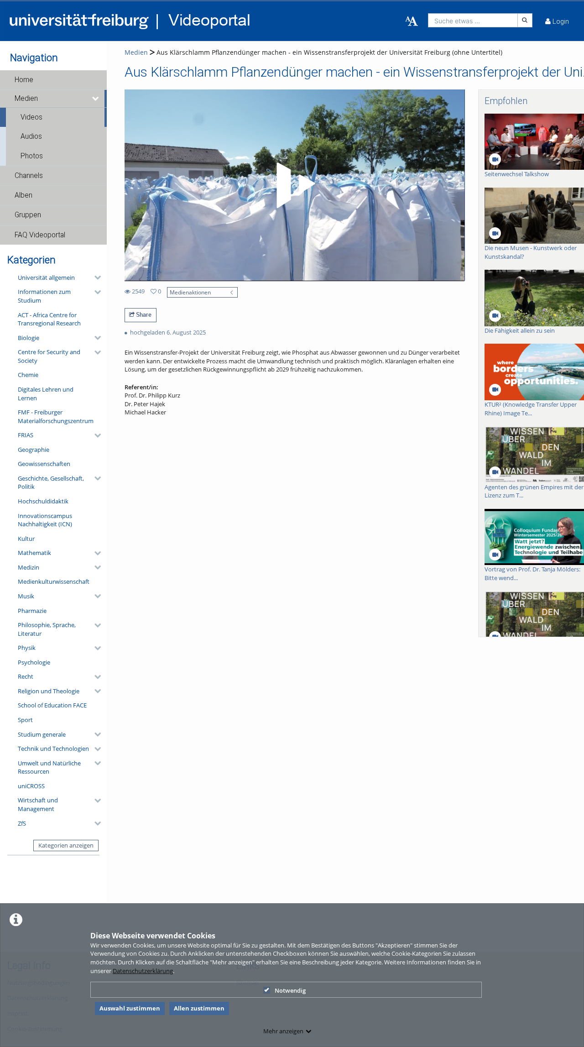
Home (24, 80)
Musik (26, 596)
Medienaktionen (190, 292)
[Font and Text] (411, 21)
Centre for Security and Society (49, 356)
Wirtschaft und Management (38, 804)
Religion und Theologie (48, 691)
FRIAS (25, 435)
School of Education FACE (52, 705)
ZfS (22, 823)
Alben (23, 195)
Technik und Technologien (53, 748)
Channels (29, 176)
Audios (31, 136)
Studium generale (42, 734)
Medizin (28, 567)
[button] (53, 79)
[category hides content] (94, 277)
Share (143, 314)
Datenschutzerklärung (143, 971)
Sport (25, 720)
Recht (25, 676)
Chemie (28, 375)
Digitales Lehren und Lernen (45, 393)
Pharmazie (32, 611)
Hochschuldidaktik (43, 501)
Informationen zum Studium (44, 296)
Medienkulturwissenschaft (53, 581)
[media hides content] (96, 98)
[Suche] (525, 20)
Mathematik (34, 553)
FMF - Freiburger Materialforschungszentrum (56, 416)
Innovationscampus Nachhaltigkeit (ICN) (45, 520)
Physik (27, 648)
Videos (31, 117)
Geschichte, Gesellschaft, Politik (51, 482)
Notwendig (290, 990)
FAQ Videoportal (40, 235)
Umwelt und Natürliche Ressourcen (49, 767)
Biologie (28, 338)
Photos (32, 156)
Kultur (26, 538)
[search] (473, 20)
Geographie (33, 449)
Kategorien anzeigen (66, 845)
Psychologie (34, 662)
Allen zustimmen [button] (199, 1008)
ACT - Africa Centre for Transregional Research (49, 319)
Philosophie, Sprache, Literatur (47, 629)
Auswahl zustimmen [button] (129, 1008)
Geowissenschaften (44, 464)
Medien (26, 98)
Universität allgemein (46, 277)
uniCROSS (31, 786)
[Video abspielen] (294, 185)
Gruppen (28, 215)
